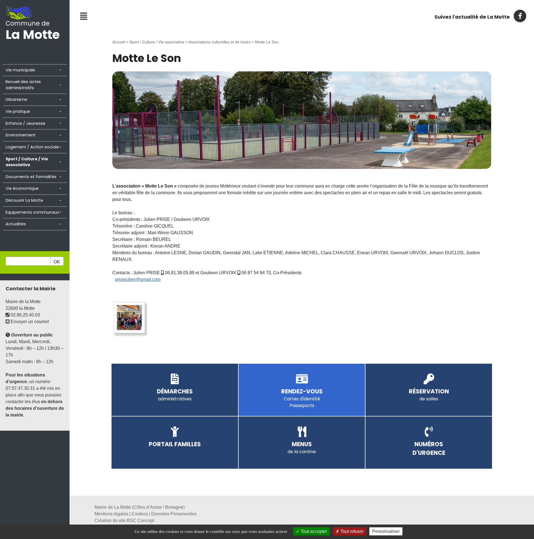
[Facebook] (520, 16)
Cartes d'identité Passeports (302, 399)
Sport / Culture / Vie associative (156, 42)
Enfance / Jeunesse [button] (25, 123)
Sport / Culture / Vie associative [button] (27, 162)
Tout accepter (313, 531)
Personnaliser (386, 531)
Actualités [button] (16, 224)
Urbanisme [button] (16, 99)
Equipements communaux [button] (32, 212)
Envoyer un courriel (29, 321)
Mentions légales (111, 513)
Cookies (140, 513)
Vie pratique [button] (18, 111)
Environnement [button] (21, 135)
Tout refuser (351, 531)
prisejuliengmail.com (137, 279)
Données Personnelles (174, 513)
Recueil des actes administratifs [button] (23, 85)
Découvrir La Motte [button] (24, 200)
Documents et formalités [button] (31, 176)
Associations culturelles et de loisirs (220, 42)
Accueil (118, 42)
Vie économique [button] (22, 188)
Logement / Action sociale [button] (32, 147)
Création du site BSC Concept (124, 520)
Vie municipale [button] (20, 70)
